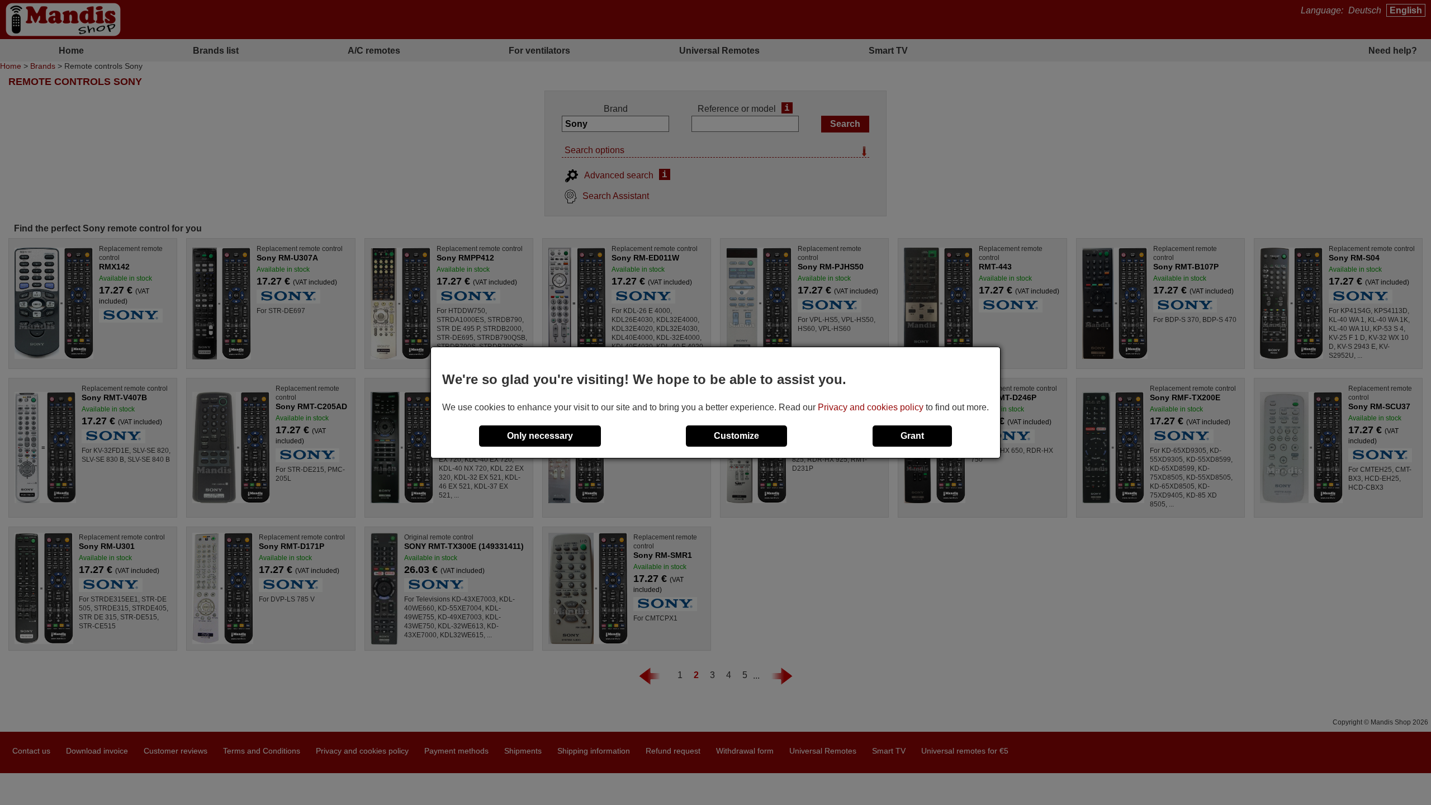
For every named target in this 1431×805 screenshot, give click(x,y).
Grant (912, 436)
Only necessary (540, 436)
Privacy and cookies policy (870, 407)
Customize (736, 436)
